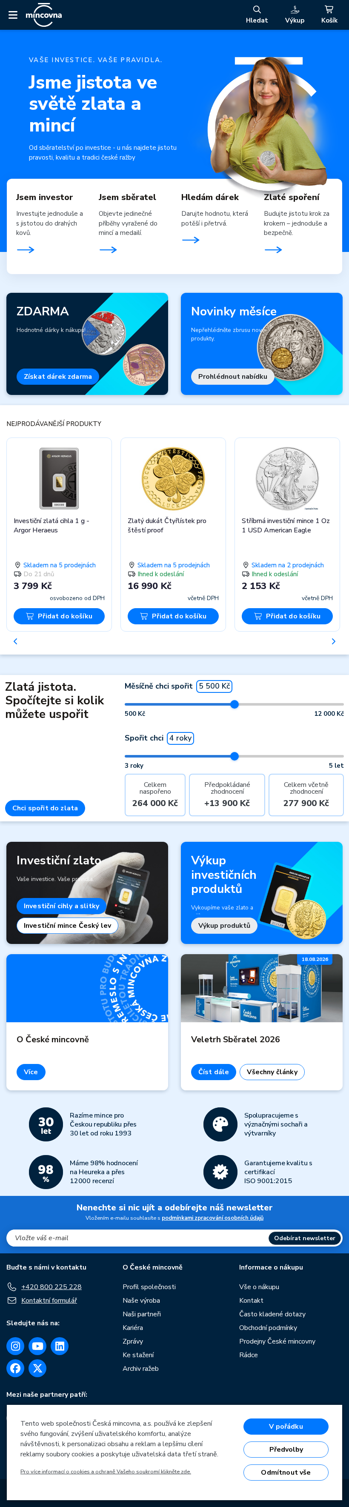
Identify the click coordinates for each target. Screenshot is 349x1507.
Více (31, 1072)
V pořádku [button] (286, 1426)
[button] (15, 641)
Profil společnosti (149, 1287)
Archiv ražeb (141, 1368)
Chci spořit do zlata (45, 808)
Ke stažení (138, 1355)
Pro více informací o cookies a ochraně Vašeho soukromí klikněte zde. (105, 1472)
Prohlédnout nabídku (232, 376)
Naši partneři (142, 1314)
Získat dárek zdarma (58, 376)
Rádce (248, 1355)
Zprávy (133, 1341)
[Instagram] (15, 1346)
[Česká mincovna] (44, 15)
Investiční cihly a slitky (61, 906)
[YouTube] (37, 1346)
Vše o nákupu (259, 1287)
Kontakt (251, 1300)
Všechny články (272, 1072)
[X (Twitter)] (37, 1368)
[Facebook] (15, 1368)
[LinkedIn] (60, 1346)
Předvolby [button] (286, 1449)
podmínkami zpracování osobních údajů (212, 1218)
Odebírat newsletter (304, 1238)
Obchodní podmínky (268, 1328)
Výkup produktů (224, 925)
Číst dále (213, 1072)
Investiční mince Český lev (67, 925)
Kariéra (133, 1328)
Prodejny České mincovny (277, 1341)
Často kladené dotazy (272, 1314)
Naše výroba (141, 1300)
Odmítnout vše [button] (286, 1472)
